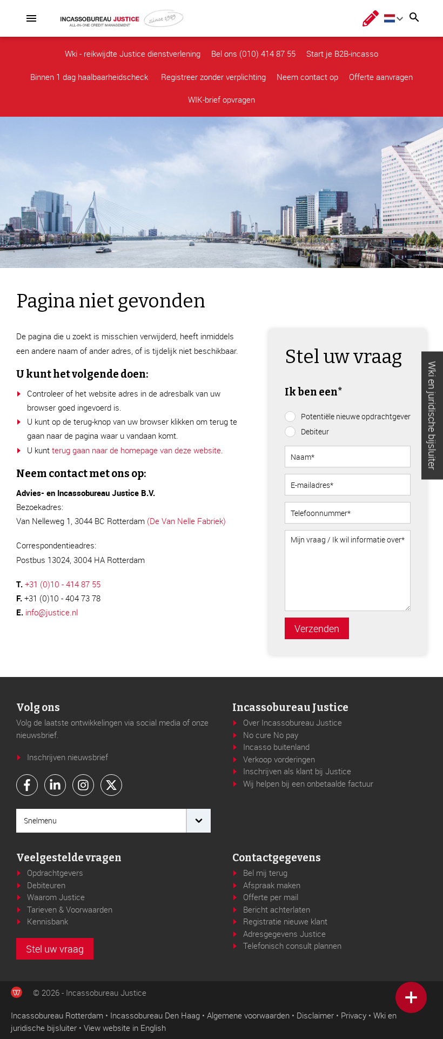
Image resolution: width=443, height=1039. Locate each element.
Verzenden (316, 628)
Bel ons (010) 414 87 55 (253, 53)
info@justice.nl (51, 612)
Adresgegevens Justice (284, 933)
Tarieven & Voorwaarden (69, 909)
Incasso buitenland (276, 746)
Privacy (353, 1015)
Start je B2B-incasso (342, 53)
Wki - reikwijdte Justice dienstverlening (132, 53)
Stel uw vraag (55, 948)
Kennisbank (47, 921)
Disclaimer (315, 1015)
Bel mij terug (265, 872)
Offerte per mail (270, 896)
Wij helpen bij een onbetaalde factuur (308, 783)
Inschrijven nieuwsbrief (67, 757)
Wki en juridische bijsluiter (432, 415)
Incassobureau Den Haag (155, 1015)
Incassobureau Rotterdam (57, 1015)
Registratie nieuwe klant (285, 921)
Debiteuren (46, 885)
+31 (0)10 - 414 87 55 (62, 584)
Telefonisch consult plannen (292, 945)
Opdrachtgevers (55, 872)
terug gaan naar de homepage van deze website (136, 450)
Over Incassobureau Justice (292, 722)
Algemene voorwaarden (248, 1015)
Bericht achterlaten (276, 909)
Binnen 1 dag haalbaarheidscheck (90, 76)
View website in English (125, 1027)
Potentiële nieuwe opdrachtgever (356, 416)
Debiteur (315, 431)
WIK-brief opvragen (221, 99)
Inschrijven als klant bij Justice (297, 771)
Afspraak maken (271, 885)
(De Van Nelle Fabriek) (186, 520)
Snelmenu (40, 820)
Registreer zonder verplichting (213, 76)
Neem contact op (307, 76)
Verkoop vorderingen (279, 759)
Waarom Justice (56, 896)
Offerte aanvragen (381, 76)
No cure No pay (270, 734)
